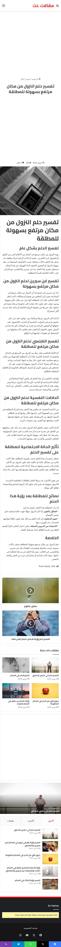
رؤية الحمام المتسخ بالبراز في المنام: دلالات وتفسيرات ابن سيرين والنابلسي (23, 869)
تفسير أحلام (25, 79)
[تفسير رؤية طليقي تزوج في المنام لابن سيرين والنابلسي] (50, 846)
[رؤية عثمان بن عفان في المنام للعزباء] (15, 690)
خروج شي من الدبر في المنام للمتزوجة (46, 702)
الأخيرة (31, 820)
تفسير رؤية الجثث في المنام (27, 880)
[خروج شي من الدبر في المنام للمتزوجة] (45, 690)
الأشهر (51, 820)
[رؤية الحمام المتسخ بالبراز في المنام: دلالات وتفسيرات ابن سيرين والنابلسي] (50, 871)
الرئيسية (35, 79)
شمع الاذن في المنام (19, 675)
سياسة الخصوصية (30, 928)
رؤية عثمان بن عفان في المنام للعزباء (18, 702)
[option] (30, 798)
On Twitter (53, 906)
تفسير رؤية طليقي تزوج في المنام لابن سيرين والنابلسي (22, 844)
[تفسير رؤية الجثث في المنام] (50, 884)
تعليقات (10, 820)
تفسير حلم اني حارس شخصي (45, 675)
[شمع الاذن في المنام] (15, 665)
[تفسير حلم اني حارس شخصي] (45, 665)
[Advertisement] (30, 44)
